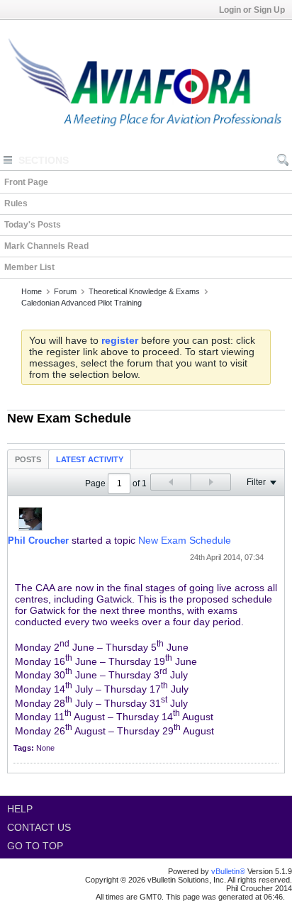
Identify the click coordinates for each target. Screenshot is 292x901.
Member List (29, 267)
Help (20, 809)
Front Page (26, 182)
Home (31, 291)
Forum (65, 291)
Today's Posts (32, 225)
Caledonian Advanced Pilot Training (81, 302)
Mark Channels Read (46, 246)
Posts (28, 459)
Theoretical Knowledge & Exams (144, 291)
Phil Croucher (38, 540)
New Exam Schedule (184, 540)
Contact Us (39, 827)
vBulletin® (228, 871)
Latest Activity (89, 459)
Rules (16, 203)
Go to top (35, 845)
